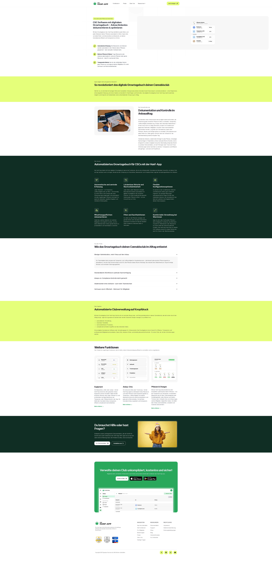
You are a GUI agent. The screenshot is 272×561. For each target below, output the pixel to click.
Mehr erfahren (98, 406)
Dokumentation (154, 525)
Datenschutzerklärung (170, 528)
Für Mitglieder (140, 530)
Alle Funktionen (141, 528)
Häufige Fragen (141, 540)
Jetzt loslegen (172, 3)
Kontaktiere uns (118, 443)
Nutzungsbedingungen (170, 530)
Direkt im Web (121, 478)
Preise (124, 3)
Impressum (167, 525)
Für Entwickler (154, 537)
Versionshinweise (155, 535)
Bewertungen (140, 532)
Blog (151, 532)
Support (152, 528)
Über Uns (132, 3)
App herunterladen (142, 525)
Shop (151, 530)
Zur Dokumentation (101, 443)
